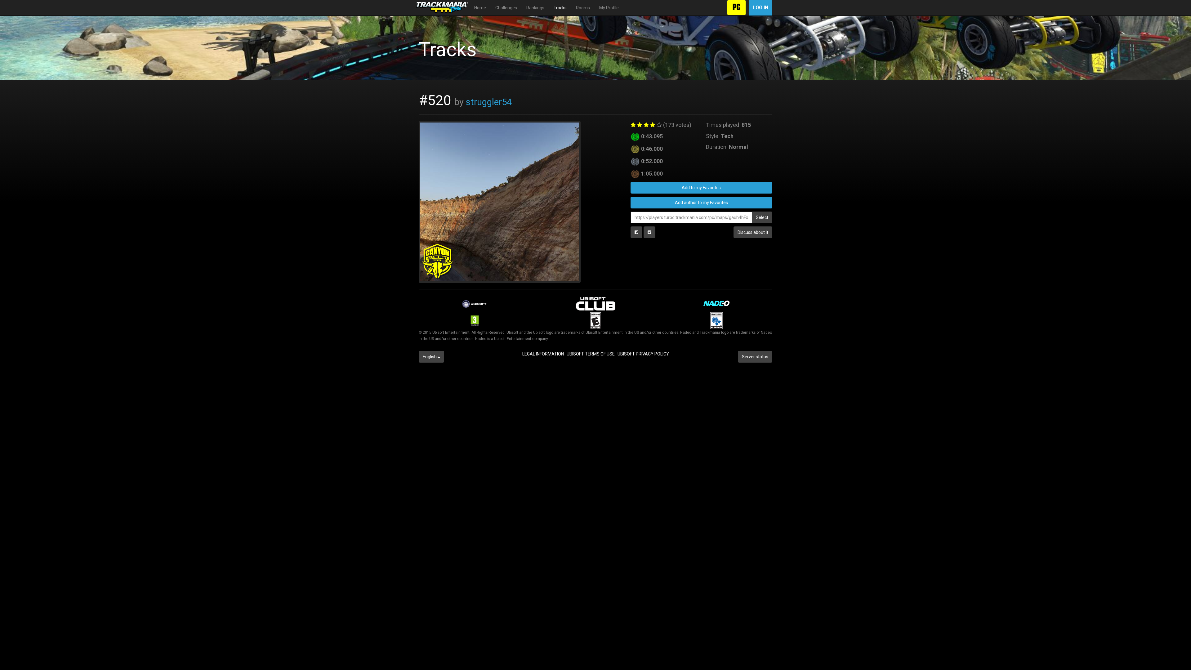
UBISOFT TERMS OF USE (591, 353)
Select (762, 217)
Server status (755, 356)
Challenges (506, 7)
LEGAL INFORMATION (543, 353)
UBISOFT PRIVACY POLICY (643, 353)
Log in (760, 8)
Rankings (535, 7)
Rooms (583, 7)
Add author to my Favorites (701, 202)
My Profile (609, 7)
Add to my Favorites (701, 187)
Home (480, 7)
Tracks (560, 7)
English (430, 356)
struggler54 (489, 102)
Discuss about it (753, 232)
